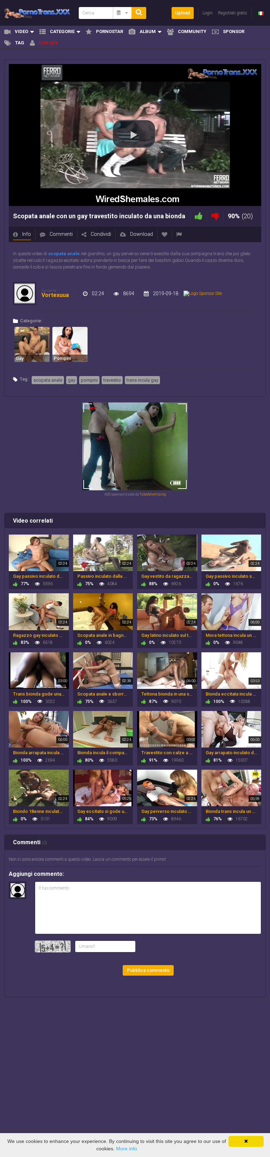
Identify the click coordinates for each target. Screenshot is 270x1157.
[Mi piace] (198, 216)
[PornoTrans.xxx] (39, 13)
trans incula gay (142, 380)
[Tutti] (122, 13)
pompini (89, 380)
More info (126, 1148)
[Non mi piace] (215, 216)
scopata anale (47, 380)
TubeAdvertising (153, 494)
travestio (112, 380)
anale (73, 253)
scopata (57, 253)
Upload (182, 12)
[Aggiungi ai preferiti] (165, 234)
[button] (134, 134)
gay (71, 380)
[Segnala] (179, 234)
